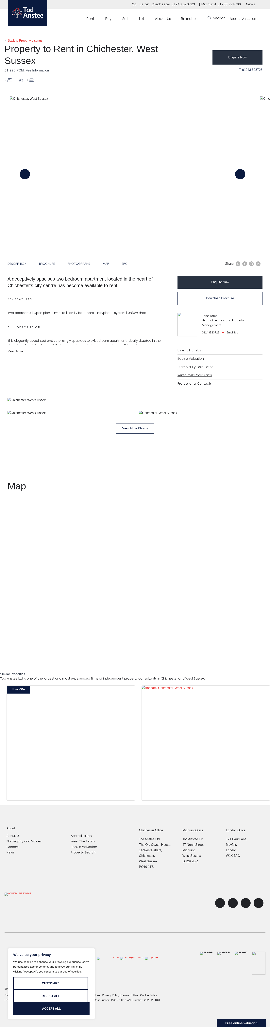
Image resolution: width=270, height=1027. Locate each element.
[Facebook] (233, 903)
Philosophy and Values (24, 841)
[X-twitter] (220, 903)
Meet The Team (83, 841)
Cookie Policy (148, 995)
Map (106, 263)
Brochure (47, 263)
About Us (13, 836)
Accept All (51, 1008)
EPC (124, 263)
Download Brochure (220, 298)
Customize (50, 983)
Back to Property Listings (24, 40)
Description (17, 263)
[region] (51, 983)
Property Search (83, 852)
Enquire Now (237, 57)
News (250, 4)
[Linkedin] (246, 903)
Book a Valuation (84, 847)
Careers (13, 847)
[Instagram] (258, 903)
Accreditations (82, 836)
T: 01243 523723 (250, 69)
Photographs (79, 263)
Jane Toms (209, 316)
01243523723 (210, 332)
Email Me (232, 332)
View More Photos (135, 428)
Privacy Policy (110, 995)
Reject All (51, 996)
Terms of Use (129, 995)
